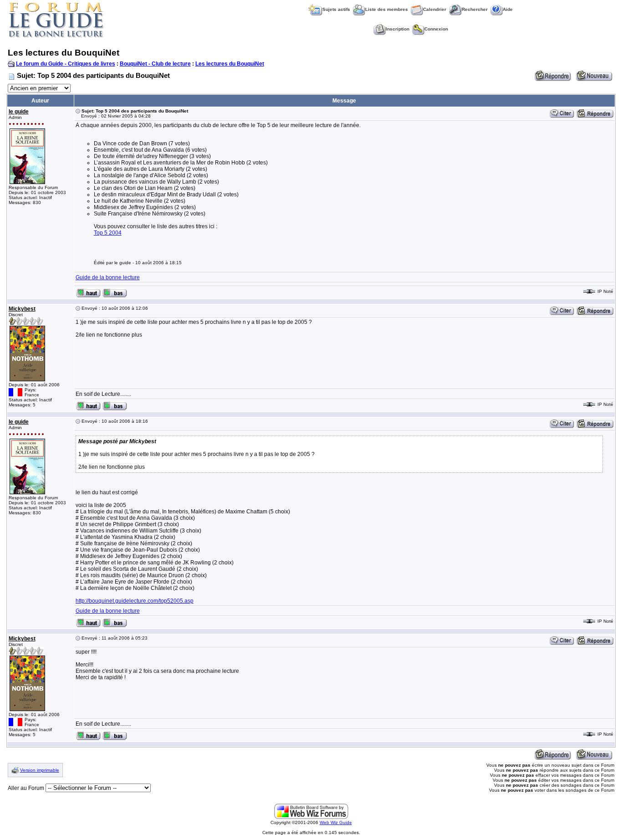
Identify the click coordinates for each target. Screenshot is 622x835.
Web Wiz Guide (336, 822)
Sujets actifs (336, 9)
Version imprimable (39, 770)
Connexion (436, 28)
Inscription (397, 28)
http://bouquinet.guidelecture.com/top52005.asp (135, 601)
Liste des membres (386, 9)
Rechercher (475, 9)
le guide (19, 111)
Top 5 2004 (108, 233)
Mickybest (22, 309)
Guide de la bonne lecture (108, 277)
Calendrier (434, 9)
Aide (508, 9)
